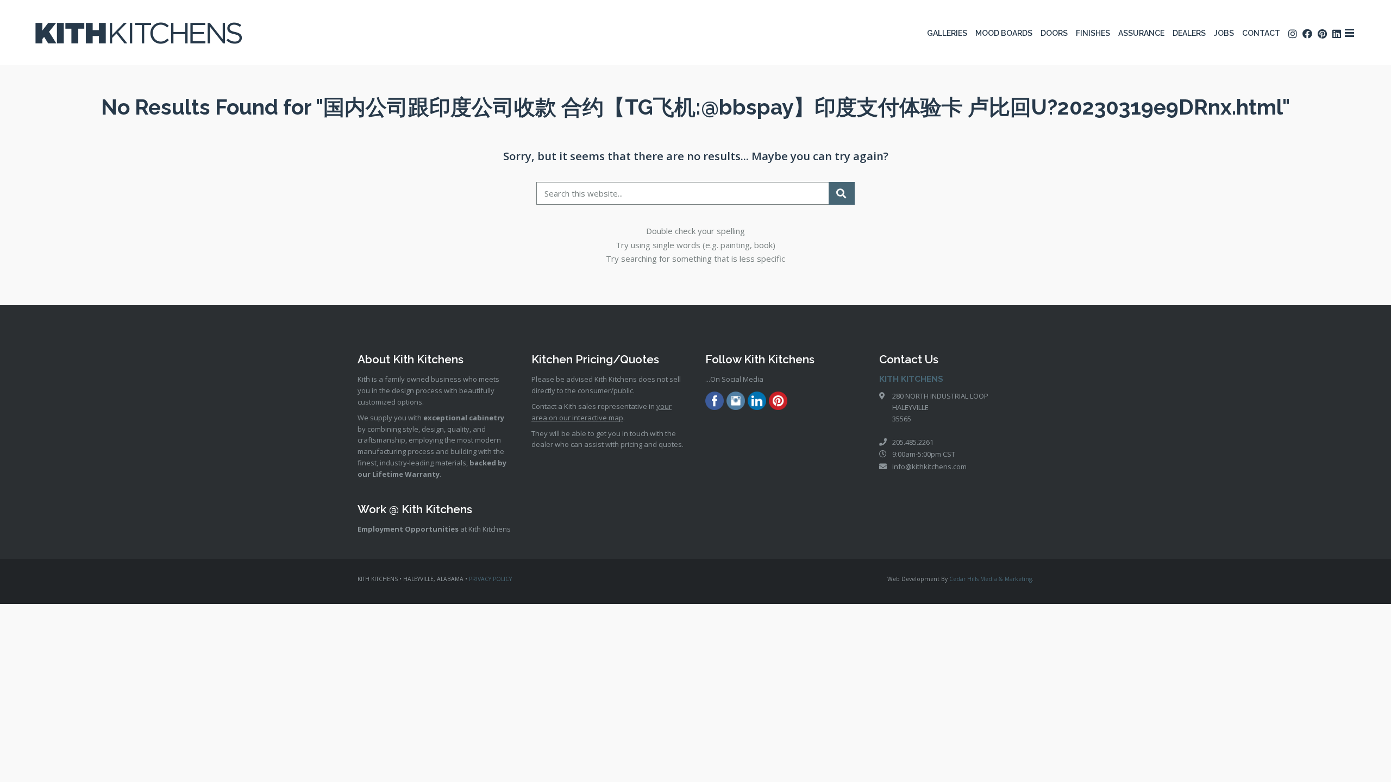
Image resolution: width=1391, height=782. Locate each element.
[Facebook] (714, 402)
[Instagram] (735, 402)
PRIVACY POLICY (490, 579)
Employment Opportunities (408, 529)
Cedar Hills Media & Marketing (990, 579)
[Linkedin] (757, 402)
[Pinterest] (778, 402)
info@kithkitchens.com (929, 466)
